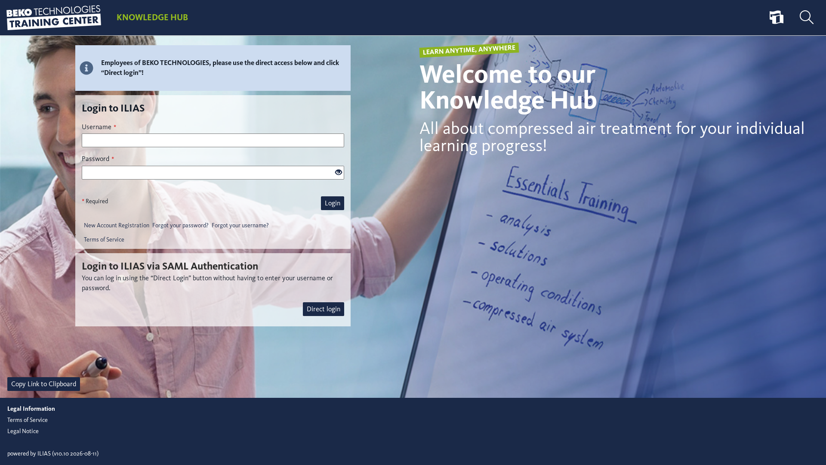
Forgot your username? (240, 225)
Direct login (323, 309)
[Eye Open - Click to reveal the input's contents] (338, 173)
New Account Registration (116, 225)
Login (332, 203)
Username (99, 127)
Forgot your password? (180, 225)
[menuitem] (776, 18)
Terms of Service (104, 239)
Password (98, 159)
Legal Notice (23, 431)
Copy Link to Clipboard (43, 384)
